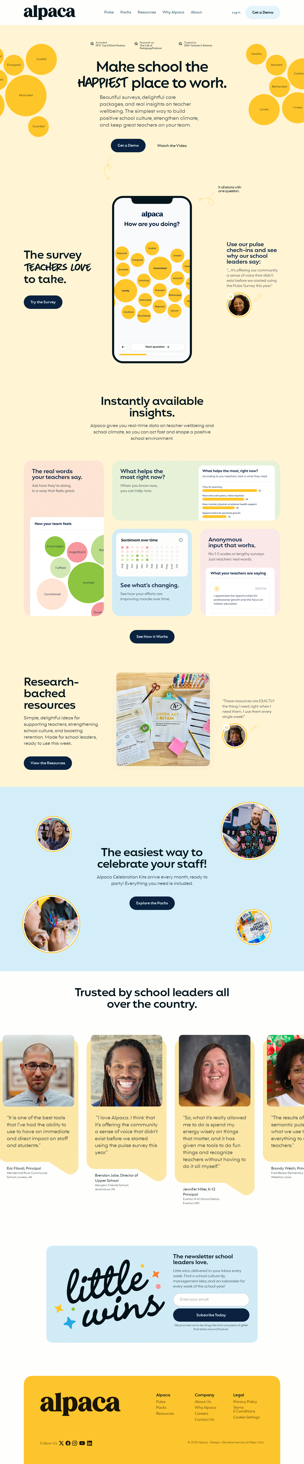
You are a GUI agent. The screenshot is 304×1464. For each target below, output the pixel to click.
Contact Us (204, 1420)
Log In (236, 13)
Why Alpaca (173, 12)
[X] (61, 1444)
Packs (125, 12)
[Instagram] (74, 1444)
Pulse (109, 12)
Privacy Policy (245, 1402)
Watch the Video (172, 146)
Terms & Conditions (244, 1409)
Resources (147, 12)
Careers (201, 1414)
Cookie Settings (246, 1417)
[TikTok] (82, 1444)
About (196, 12)
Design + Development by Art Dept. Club (237, 1442)
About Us (203, 1402)
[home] (49, 12)
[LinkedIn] (89, 1444)
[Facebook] (68, 1444)
